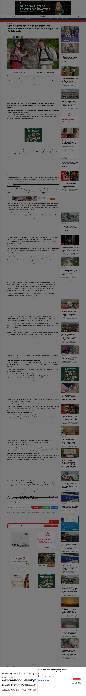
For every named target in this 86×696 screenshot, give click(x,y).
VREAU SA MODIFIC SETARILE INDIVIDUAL (76, 683)
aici (34, 686)
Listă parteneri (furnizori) (43, 680)
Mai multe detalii (9, 677)
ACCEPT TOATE (77, 679)
